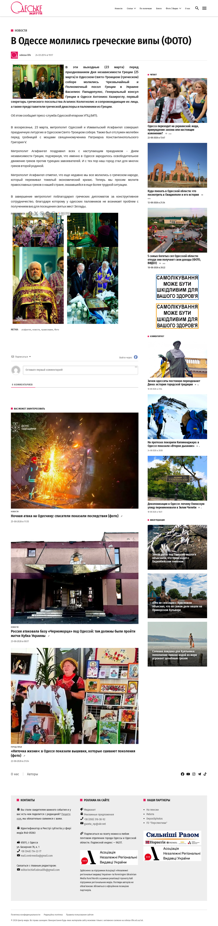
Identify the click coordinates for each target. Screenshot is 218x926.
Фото (56, 329)
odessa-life (25, 55)
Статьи (130, 8)
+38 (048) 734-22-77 (31, 851)
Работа (150, 814)
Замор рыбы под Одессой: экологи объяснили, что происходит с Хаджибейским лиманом (174, 558)
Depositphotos (154, 818)
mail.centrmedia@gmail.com (37, 855)
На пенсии (152, 809)
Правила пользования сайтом (80, 914)
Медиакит (90, 809)
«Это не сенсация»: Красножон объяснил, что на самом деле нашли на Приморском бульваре (177, 606)
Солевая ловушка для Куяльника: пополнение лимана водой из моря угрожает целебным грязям (174, 655)
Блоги (159, 8)
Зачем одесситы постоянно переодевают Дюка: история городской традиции (174, 382)
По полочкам (146, 8)
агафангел (26, 329)
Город (13, 747)
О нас (187, 8)
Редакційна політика (53, 914)
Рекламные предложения (99, 814)
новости (36, 329)
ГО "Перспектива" (156, 822)
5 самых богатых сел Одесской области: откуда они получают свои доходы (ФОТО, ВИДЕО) (174, 259)
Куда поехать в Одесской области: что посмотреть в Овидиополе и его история (173, 193)
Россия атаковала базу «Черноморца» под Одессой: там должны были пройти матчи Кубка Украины (73, 633)
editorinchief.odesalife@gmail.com (40, 869)
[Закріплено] (204, 8)
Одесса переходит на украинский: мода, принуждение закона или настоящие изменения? (173, 129)
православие (47, 329)
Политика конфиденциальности (25, 914)
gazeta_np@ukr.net (95, 824)
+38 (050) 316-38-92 (94, 819)
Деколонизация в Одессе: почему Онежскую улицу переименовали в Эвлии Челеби (176, 505)
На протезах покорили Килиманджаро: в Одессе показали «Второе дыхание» (173, 444)
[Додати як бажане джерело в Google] (63, 213)
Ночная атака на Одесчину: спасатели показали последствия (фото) (64, 516)
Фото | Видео (172, 8)
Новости (118, 8)
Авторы (32, 774)
